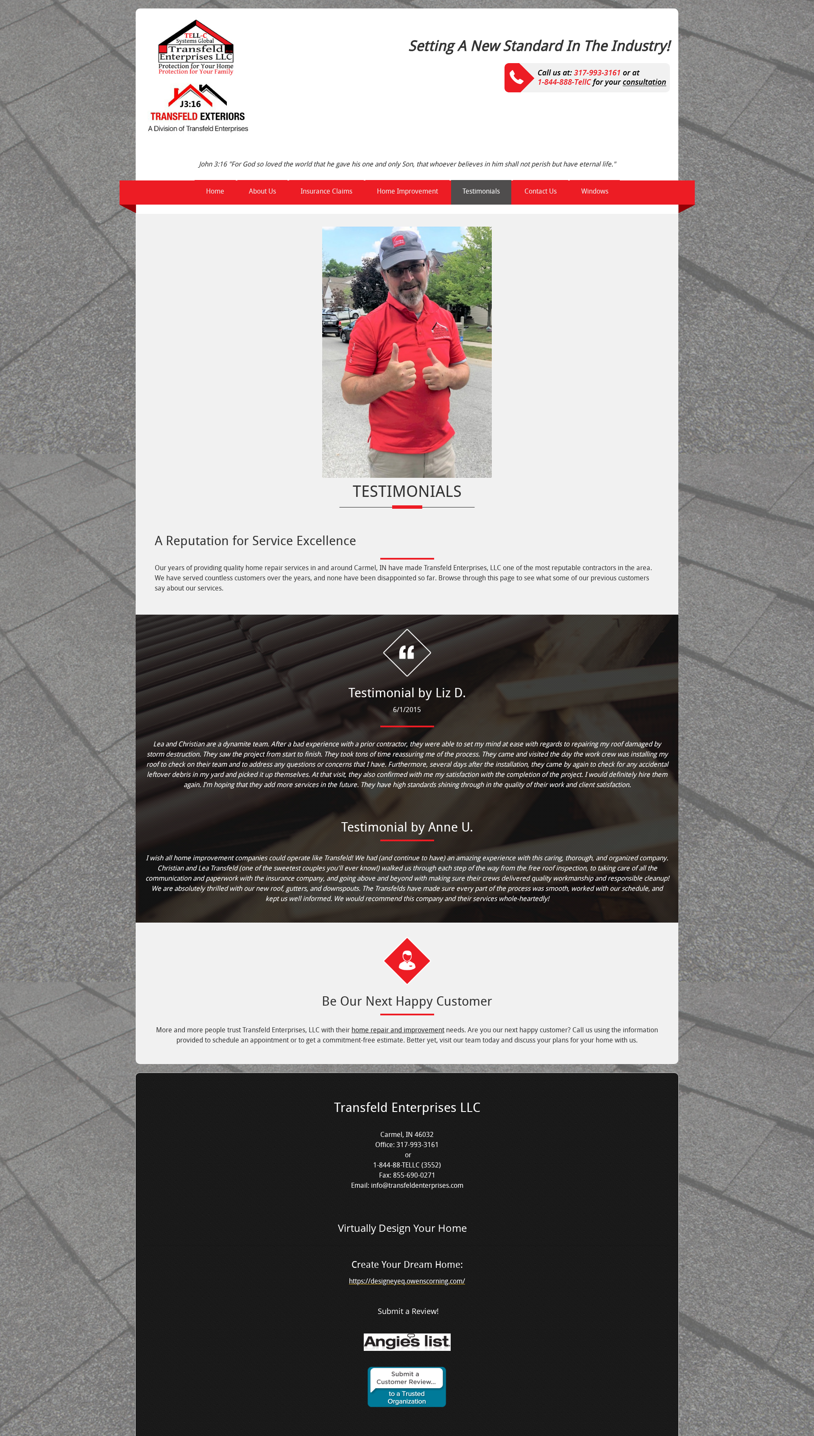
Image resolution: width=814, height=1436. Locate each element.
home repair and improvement (397, 1030)
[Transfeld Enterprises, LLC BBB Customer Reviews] (407, 1405)
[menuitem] (215, 192)
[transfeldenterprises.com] (197, 76)
